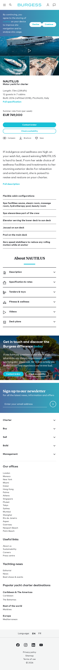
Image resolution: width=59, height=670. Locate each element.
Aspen (6, 521)
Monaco (6, 476)
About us (7, 546)
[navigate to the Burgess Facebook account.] (18, 645)
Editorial (7, 570)
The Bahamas (9, 599)
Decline (35, 24)
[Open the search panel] (10, 5)
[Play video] (29, 50)
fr (39, 633)
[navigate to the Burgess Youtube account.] (41, 645)
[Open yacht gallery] (23, 61)
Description (15, 271)
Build (5, 445)
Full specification (12, 101)
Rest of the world (12, 605)
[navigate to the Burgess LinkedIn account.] (33, 645)
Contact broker (29, 124)
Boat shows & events (13, 577)
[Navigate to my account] (48, 5)
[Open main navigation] (4, 5)
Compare (11, 138)
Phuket (6, 502)
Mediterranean (10, 619)
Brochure (27, 138)
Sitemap (29, 655)
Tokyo (5, 505)
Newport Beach (10, 528)
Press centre (9, 555)
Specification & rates (20, 281)
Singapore (8, 499)
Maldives (7, 609)
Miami (6, 482)
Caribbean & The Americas (17, 592)
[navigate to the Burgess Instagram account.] (25, 645)
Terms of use (29, 659)
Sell (5, 437)
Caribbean (8, 595)
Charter (7, 420)
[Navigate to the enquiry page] (54, 5)
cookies (6, 21)
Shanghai (7, 515)
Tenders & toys (17, 291)
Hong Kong (8, 489)
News (5, 573)
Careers (7, 552)
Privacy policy (29, 652)
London (6, 473)
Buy (5, 428)
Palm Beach (8, 531)
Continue (49, 24)
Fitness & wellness (19, 301)
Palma (6, 492)
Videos (13, 311)
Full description (11, 184)
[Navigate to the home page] (29, 5)
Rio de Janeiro (10, 518)
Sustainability (9, 549)
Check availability (29, 131)
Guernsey (7, 524)
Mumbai (7, 511)
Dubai (6, 486)
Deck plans (15, 321)
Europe (7, 615)
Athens (6, 495)
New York (7, 479)
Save (42, 138)
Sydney (6, 508)
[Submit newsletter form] (53, 404)
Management (10, 454)
